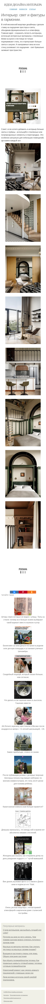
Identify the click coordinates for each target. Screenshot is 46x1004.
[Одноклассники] (31, 592)
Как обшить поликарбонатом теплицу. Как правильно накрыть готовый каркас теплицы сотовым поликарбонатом (22, 963)
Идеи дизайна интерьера (23, 4)
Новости (23, 9)
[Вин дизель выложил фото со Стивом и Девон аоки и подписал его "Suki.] (23, 878)
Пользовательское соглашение (19, 995)
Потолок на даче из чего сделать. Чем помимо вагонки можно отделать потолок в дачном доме (21, 940)
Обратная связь (8, 1001)
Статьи (32, 9)
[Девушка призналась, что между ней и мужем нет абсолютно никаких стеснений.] (23, 826)
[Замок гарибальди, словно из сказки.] (23, 749)
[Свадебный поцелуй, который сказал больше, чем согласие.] (23, 671)
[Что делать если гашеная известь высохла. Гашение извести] (23, 697)
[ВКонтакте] (14, 592)
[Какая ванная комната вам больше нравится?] (23, 803)
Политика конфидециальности (12, 998)
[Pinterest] (23, 592)
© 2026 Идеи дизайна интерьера (13, 992)
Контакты (6, 995)
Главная (13, 9)
